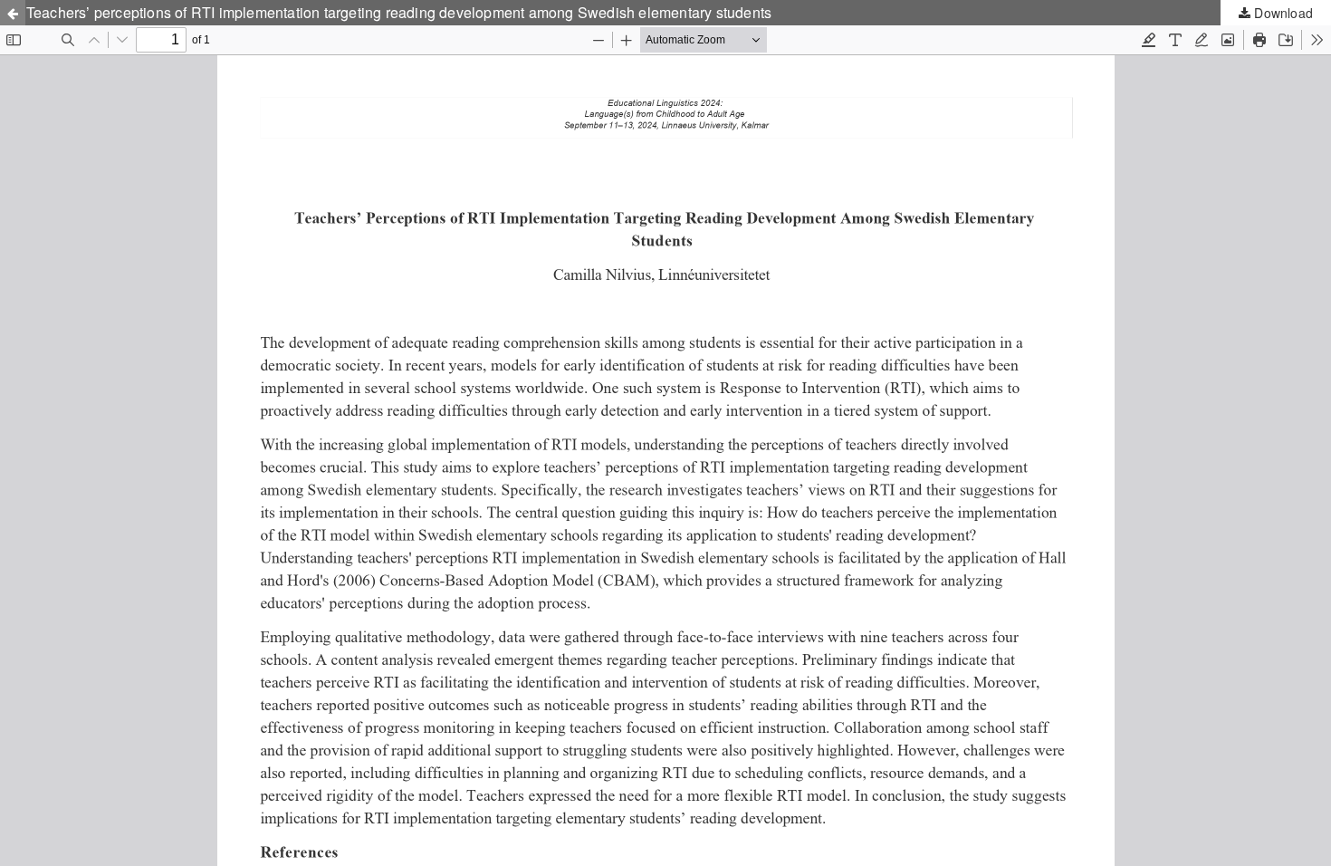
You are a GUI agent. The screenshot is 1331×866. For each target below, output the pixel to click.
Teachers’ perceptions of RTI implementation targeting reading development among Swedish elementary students (398, 12)
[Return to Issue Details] (12, 12)
